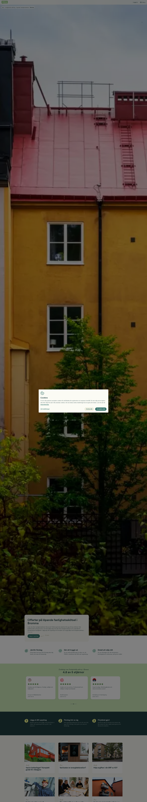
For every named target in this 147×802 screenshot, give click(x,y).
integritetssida (45, 404)
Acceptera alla (101, 409)
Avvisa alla (89, 409)
